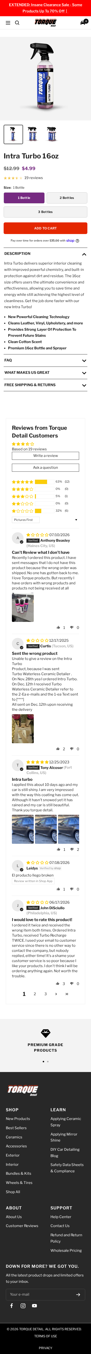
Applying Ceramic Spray (65, 1122)
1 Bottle (24, 198)
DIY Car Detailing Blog (65, 1152)
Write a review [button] (45, 456)
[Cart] (82, 23)
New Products (18, 1119)
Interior (12, 1164)
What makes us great (27, 372)
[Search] (17, 23)
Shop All (13, 1192)
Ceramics (14, 1137)
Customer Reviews (22, 1226)
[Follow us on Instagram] (23, 1305)
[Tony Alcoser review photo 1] (23, 829)
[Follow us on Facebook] (11, 1305)
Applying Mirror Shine (63, 1137)
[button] (22, 482)
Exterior (13, 1155)
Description (17, 253)
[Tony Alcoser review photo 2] (46, 829)
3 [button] (45, 994)
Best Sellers (16, 1128)
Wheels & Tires (19, 1183)
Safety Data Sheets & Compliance (67, 1168)
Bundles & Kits (18, 1173)
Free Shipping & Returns (30, 385)
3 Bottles (45, 212)
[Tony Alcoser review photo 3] (69, 829)
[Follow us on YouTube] (34, 1305)
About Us (14, 1216)
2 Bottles (67, 198)
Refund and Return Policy (66, 1238)
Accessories (16, 1146)
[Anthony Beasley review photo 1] (23, 607)
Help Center (60, 1216)
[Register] (78, 1294)
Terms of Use (45, 1336)
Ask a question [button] (45, 467)
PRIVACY (45, 1348)
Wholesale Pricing (66, 1250)
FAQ (8, 360)
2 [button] (35, 994)
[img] (37, 535)
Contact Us (60, 1226)
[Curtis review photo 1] (23, 729)
